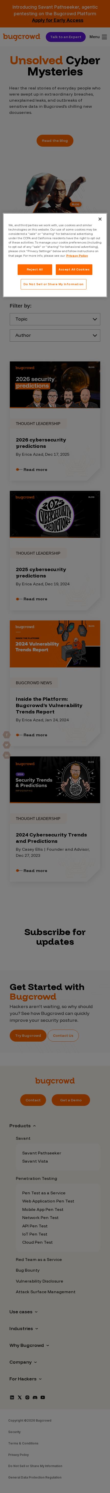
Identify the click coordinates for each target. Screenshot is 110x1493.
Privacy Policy (77, 255)
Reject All (35, 269)
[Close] (100, 219)
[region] (55, 255)
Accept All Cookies (74, 269)
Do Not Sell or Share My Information (54, 284)
